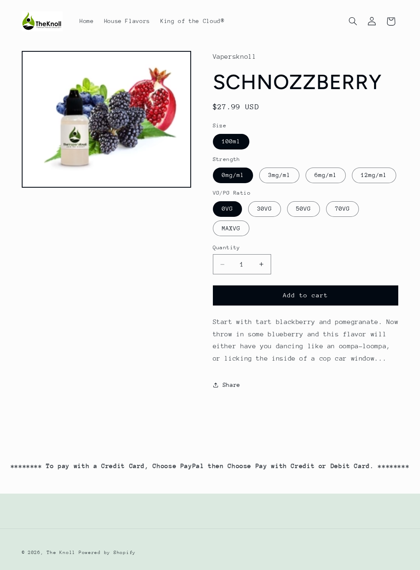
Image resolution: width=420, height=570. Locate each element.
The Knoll (61, 552)
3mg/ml (279, 175)
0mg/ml (233, 175)
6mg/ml (326, 175)
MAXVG (231, 228)
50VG (303, 208)
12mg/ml (374, 175)
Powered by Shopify (107, 552)
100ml (231, 141)
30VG (264, 208)
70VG (342, 208)
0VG (227, 208)
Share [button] (231, 385)
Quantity (226, 247)
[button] (352, 21)
